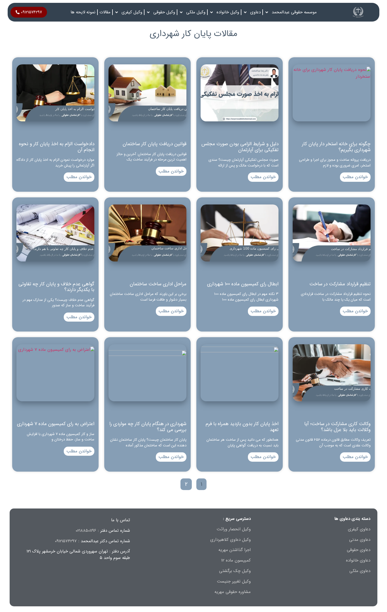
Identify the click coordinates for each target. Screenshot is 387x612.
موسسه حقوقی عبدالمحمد (294, 12)
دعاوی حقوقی (358, 549)
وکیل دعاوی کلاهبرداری (230, 539)
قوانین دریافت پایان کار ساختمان (154, 144)
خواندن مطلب (355, 177)
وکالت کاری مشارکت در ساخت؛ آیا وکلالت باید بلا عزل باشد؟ (337, 426)
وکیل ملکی (195, 12)
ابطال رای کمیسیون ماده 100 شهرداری (242, 284)
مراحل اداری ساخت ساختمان (158, 284)
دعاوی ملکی (359, 570)
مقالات (104, 12)
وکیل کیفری (132, 12)
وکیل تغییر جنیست (234, 581)
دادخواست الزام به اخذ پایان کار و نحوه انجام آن (56, 146)
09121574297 (66, 541)
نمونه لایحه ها (83, 12)
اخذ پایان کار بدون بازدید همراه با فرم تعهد (242, 426)
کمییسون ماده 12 (236, 560)
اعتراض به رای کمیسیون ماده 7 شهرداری (55, 424)
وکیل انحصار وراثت (234, 529)
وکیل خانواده (227, 12)
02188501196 (86, 530)
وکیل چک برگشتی (235, 570)
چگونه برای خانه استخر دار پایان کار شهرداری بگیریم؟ (336, 146)
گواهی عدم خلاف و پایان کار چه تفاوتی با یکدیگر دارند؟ (56, 287)
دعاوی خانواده (358, 560)
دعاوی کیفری (359, 529)
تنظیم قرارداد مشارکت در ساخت (340, 284)
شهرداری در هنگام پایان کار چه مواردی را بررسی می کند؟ (147, 426)
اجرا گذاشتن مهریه (234, 549)
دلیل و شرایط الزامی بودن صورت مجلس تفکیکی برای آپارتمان (239, 146)
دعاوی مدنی (359, 539)
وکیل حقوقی (164, 12)
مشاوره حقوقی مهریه (232, 591)
